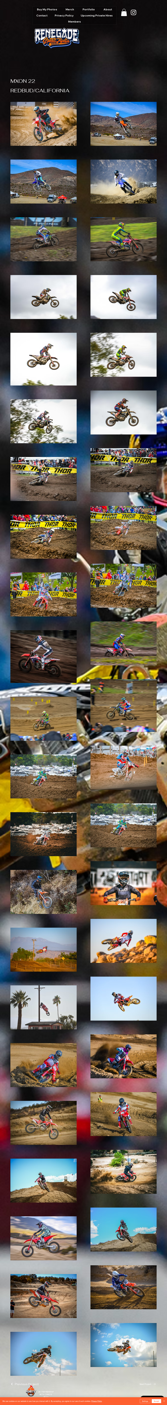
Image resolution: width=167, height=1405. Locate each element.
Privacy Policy (96, 1401)
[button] (124, 12)
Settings (145, 1401)
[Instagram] (133, 12)
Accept (156, 1401)
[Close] (164, 1401)
